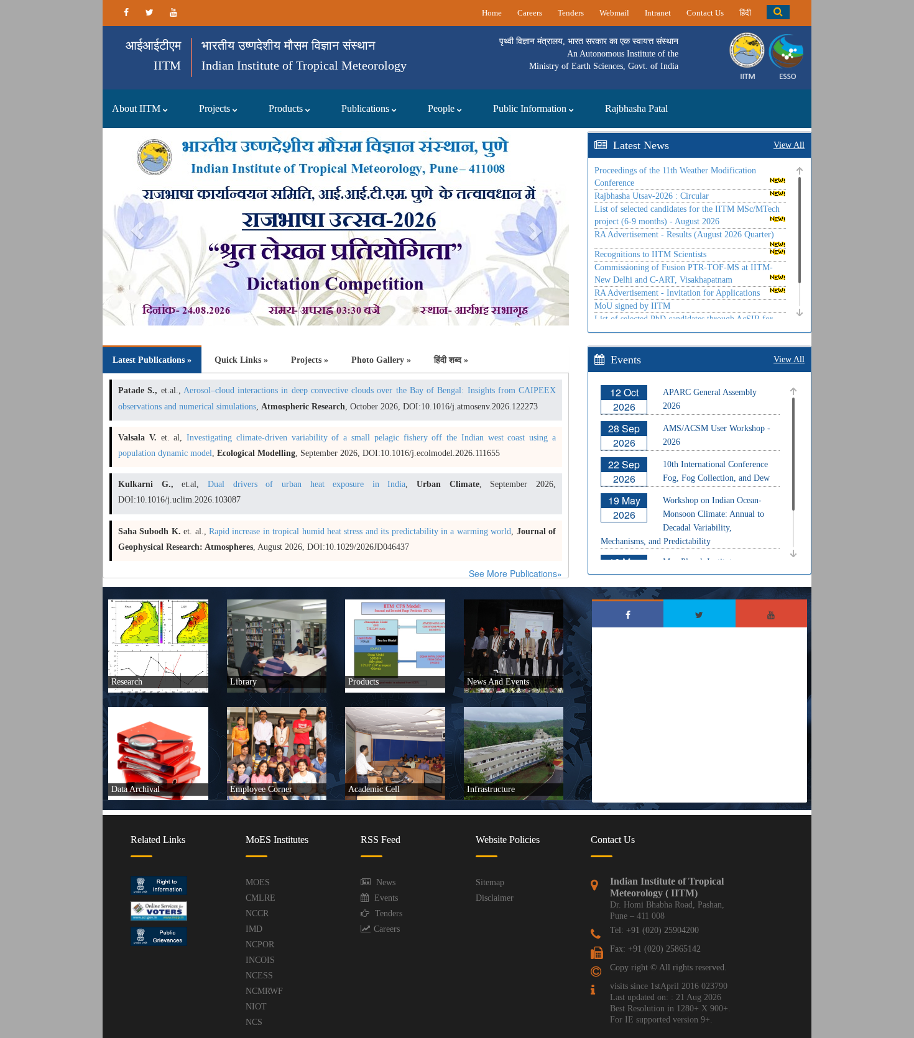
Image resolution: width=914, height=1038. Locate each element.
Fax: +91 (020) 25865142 (655, 949)
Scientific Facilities (504, 752)
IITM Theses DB (383, 757)
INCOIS (260, 960)
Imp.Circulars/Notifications (279, 737)
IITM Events (495, 635)
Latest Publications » (152, 360)
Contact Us (705, 12)
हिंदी (745, 12)
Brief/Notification (383, 717)
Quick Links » (241, 360)
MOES (258, 882)
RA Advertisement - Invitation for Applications (677, 293)
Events (386, 898)
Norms (368, 767)
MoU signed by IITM (632, 306)
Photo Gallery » (381, 360)
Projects (216, 108)
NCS (254, 1022)
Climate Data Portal (386, 669)
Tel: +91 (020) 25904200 (654, 930)
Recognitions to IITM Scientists (650, 254)
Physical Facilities (502, 762)
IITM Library (259, 644)
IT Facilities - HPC (504, 742)
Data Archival (141, 752)
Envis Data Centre (384, 679)
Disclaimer (495, 898)
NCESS (259, 975)
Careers (529, 12)
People (442, 108)
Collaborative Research (154, 659)
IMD (254, 929)
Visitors (487, 654)
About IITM (137, 108)
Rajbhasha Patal (636, 108)
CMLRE (260, 898)
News (385, 882)
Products (287, 108)
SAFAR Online (381, 610)
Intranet (658, 12)
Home (492, 12)
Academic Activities (387, 727)
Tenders (571, 12)
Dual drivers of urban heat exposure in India (307, 484)
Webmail (614, 12)
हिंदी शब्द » (451, 360)
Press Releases (498, 644)
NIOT (256, 1006)
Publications (366, 108)
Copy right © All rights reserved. (668, 967)
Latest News (641, 145)
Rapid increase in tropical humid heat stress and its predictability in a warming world (360, 531)
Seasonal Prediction (386, 639)
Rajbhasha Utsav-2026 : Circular (651, 196)
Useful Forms (378, 747)
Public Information (531, 108)
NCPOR (260, 944)
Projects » (309, 360)
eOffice (250, 767)
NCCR (257, 913)
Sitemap (490, 882)
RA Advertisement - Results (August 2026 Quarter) (684, 234)
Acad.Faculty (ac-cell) (390, 737)
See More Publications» (515, 573)
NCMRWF (264, 991)
